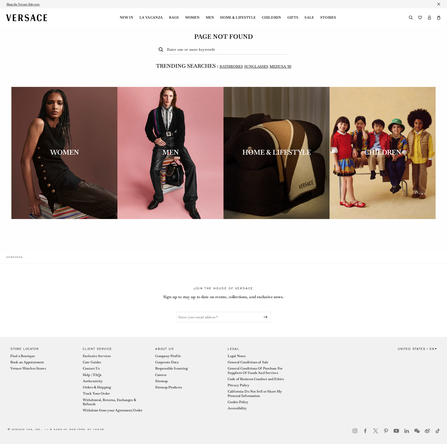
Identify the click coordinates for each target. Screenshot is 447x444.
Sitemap (161, 381)
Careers (160, 375)
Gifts (293, 18)
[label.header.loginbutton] (429, 18)
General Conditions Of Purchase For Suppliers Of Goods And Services (255, 370)
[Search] (411, 18)
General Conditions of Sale (248, 362)
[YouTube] (396, 431)
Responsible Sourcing (171, 368)
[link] (14, 257)
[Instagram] (355, 431)
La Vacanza (151, 18)
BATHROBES (231, 66)
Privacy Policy (238, 385)
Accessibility (237, 408)
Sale (309, 18)
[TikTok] (438, 431)
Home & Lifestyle (238, 18)
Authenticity (93, 381)
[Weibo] (427, 431)
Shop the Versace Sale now (23, 4)
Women (192, 18)
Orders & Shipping (97, 387)
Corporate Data (166, 362)
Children (271, 18)
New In (126, 18)
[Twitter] (376, 431)
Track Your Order (96, 393)
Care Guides (92, 362)
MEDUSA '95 (280, 66)
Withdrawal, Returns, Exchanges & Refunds (109, 402)
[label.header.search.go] (162, 50)
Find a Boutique (22, 356)
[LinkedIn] (407, 431)
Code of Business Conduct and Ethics (256, 379)
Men (210, 18)
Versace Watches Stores (28, 368)
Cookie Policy (238, 402)
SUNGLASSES (256, 66)
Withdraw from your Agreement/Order (112, 410)
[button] (439, 18)
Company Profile (168, 356)
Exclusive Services (97, 356)
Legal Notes (236, 356)
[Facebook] (365, 431)
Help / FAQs (92, 375)
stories (328, 18)
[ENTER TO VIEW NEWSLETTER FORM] (266, 317)
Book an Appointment (27, 362)
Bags (174, 18)
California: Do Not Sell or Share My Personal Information (255, 393)
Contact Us (91, 368)
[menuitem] (126, 17)
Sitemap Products (168, 387)
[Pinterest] (386, 431)
